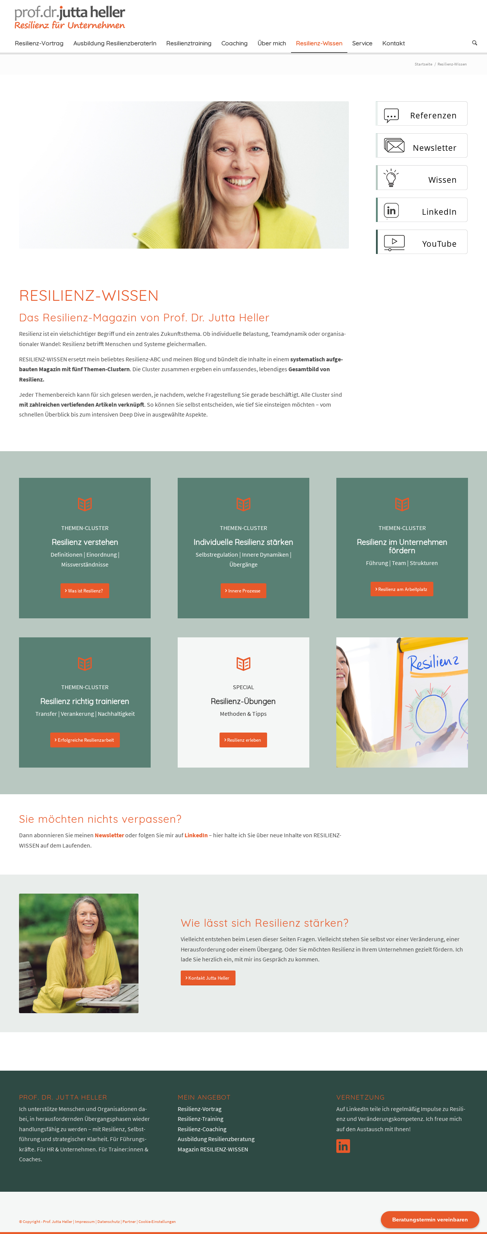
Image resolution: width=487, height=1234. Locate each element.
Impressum (85, 1221)
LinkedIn (196, 835)
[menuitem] (39, 43)
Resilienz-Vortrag (199, 1109)
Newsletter (109, 835)
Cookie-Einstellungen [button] (157, 1221)
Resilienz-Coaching (202, 1129)
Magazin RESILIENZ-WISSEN (213, 1149)
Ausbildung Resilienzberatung (216, 1139)
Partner (129, 1221)
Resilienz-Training (200, 1118)
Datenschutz (108, 1221)
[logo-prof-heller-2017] (74, 17)
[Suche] (472, 43)
